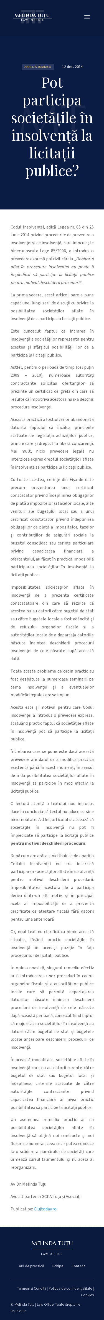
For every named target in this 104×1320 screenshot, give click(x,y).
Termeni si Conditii (31, 1288)
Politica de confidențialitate (70, 1288)
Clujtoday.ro (45, 1209)
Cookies (87, 1295)
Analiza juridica (37, 67)
